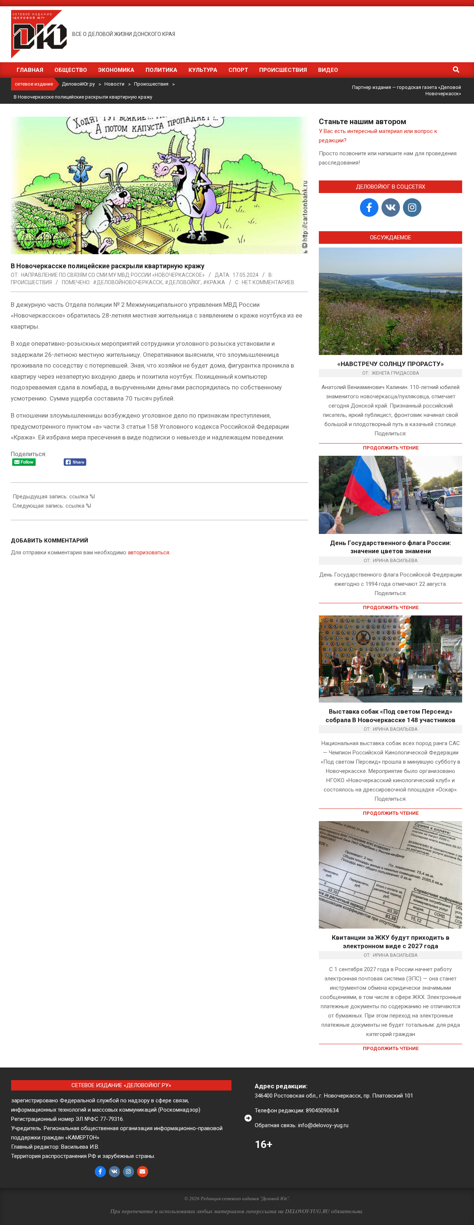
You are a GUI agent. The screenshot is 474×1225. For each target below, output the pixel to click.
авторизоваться (148, 552)
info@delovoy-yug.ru (323, 1125)
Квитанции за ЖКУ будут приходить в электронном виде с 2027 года (391, 942)
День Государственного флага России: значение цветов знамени (390, 547)
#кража (214, 282)
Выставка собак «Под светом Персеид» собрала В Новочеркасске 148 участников (390, 716)
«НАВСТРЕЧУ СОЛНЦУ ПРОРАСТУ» (390, 364)
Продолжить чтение (390, 448)
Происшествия (31, 282)
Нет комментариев (268, 282)
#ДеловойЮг (183, 282)
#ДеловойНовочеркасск (128, 282)
